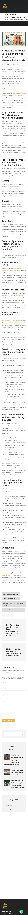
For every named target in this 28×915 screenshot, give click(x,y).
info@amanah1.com (8, 914)
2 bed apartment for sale (10, 599)
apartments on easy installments (13, 610)
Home (7, 14)
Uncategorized (10, 809)
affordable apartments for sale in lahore (13, 604)
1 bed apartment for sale (10, 594)
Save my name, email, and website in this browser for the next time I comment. (13, 678)
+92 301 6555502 (6, 911)
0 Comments (15, 65)
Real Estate (13, 14)
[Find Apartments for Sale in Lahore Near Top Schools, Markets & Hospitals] (3, 615)
